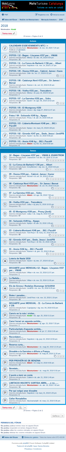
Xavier (29, 101)
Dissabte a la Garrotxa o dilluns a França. (29, 351)
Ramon (30, 85)
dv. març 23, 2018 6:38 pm (44, 128)
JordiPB (30, 288)
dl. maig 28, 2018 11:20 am (50, 354)
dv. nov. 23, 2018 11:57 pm (43, 272)
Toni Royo (31, 233)
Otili (28, 73)
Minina (29, 58)
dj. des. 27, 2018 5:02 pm (44, 261)
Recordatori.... (16, 337)
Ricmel (29, 176)
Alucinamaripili (32, 401)
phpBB (25, 443)
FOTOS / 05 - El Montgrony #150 (25, 108)
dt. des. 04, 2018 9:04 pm (44, 58)
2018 (4, 25)
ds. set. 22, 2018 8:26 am (44, 85)
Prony (29, 118)
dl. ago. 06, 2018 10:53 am (44, 101)
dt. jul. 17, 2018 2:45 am (49, 331)
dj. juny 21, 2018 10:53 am (43, 204)
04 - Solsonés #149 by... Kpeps (24, 221)
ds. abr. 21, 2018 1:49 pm (44, 377)
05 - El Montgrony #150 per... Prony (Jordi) (30, 211)
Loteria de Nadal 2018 (19, 258)
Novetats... (14, 368)
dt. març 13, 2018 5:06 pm (50, 401)
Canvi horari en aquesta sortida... (25, 321)
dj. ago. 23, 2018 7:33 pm (49, 323)
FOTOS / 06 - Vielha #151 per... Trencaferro (30, 91)
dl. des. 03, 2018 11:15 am (47, 157)
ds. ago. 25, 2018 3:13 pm (44, 316)
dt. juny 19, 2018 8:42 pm (44, 93)
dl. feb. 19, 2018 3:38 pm (46, 242)
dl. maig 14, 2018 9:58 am (44, 363)
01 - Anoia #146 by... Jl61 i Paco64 (26, 249)
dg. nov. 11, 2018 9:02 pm (49, 167)
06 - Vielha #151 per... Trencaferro (25, 202)
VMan (29, 272)
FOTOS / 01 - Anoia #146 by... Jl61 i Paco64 (30, 141)
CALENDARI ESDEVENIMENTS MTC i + (28, 46)
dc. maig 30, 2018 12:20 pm (50, 347)
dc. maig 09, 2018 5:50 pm (50, 371)
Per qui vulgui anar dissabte (23, 391)
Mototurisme (32, 48)
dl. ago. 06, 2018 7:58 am (44, 195)
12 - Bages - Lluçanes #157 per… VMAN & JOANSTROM (36, 155)
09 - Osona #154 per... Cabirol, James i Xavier (31, 174)
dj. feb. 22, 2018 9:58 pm (43, 136)
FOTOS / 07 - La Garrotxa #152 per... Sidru (30, 98)
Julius (29, 204)
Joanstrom (31, 157)
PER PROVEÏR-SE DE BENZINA (24, 360)
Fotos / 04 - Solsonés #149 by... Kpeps (28, 115)
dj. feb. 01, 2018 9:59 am (43, 144)
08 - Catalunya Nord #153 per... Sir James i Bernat (33, 183)
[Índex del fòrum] (33, 6)
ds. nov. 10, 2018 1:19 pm (47, 298)
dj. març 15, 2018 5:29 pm (46, 393)
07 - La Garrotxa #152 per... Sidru (25, 193)
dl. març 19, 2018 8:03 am (47, 233)
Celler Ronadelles (18, 398)
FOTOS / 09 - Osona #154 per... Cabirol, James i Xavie (35, 71)
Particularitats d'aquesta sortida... (25, 329)
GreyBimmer (32, 167)
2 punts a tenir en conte (21, 375)
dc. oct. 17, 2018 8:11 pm (41, 73)
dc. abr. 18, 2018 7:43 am (49, 385)
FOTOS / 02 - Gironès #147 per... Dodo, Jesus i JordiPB (36, 133)
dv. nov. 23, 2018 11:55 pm (43, 280)
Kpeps (29, 128)
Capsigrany (31, 308)
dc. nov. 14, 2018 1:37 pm (46, 65)
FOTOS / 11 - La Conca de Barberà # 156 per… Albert (35, 63)
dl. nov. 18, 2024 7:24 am (49, 48)
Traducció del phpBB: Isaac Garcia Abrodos (33, 446)
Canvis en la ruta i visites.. (22, 313)
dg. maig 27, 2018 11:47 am (44, 110)
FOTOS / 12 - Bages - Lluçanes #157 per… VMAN (33, 55)
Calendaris (21, 50)
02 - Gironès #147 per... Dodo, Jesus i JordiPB (32, 240)
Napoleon (30, 65)
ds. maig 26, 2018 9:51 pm (43, 214)
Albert (29, 144)
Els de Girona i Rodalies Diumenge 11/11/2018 (32, 286)
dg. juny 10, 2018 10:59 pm (46, 339)
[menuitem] (5, 15)
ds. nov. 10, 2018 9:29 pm (45, 288)
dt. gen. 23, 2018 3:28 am (44, 251)
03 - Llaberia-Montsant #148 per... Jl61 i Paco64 (32, 230)
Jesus (29, 110)
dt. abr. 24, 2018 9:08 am (43, 118)
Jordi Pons (31, 298)
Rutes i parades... (17, 295)
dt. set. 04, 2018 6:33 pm (49, 186)
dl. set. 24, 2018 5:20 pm (43, 176)
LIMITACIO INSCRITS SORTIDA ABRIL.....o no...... (33, 383)
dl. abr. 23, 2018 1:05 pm (43, 223)
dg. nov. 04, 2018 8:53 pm (48, 308)
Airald (13, 29)
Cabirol (30, 377)
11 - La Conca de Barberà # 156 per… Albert (30, 165)
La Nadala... (15, 278)
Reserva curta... (17, 345)
